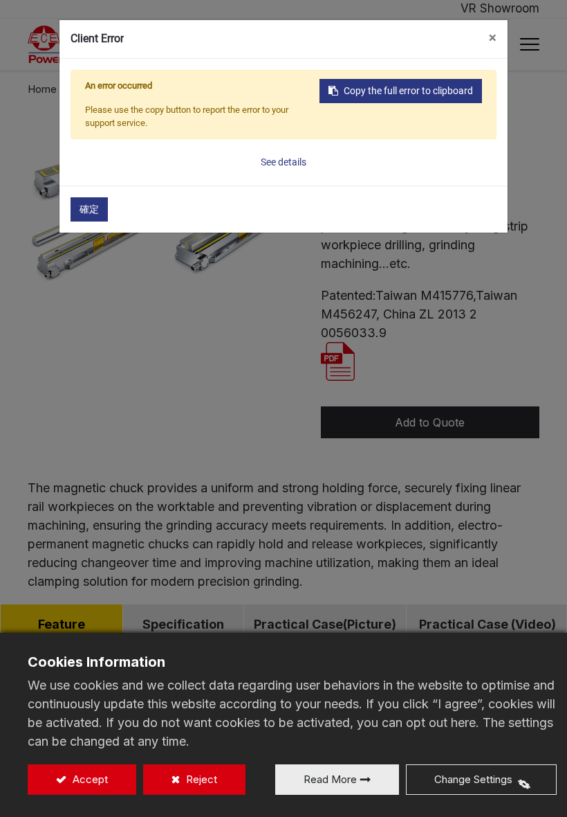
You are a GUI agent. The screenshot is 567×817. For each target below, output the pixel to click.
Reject (200, 779)
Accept (89, 779)
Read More (330, 779)
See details (283, 162)
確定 (89, 209)
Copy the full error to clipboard (408, 90)
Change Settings (473, 779)
